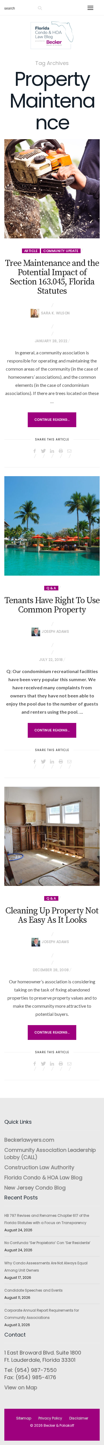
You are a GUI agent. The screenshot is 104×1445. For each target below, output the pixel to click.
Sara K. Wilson (55, 313)
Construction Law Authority (39, 1167)
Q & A (51, 588)
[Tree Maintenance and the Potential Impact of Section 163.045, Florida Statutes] (52, 188)
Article (31, 251)
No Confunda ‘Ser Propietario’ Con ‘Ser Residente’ (47, 1242)
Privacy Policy (50, 1418)
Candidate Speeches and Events (33, 1290)
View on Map (20, 1387)
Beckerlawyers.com (29, 1139)
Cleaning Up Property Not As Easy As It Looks (52, 915)
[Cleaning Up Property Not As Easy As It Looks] (52, 836)
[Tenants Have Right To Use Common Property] (52, 525)
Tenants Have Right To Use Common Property (52, 605)
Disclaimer (78, 1418)
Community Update (60, 251)
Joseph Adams (55, 631)
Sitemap (23, 1418)
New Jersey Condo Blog (35, 1187)
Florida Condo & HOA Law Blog (43, 1177)
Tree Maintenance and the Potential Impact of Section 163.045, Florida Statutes (52, 277)
